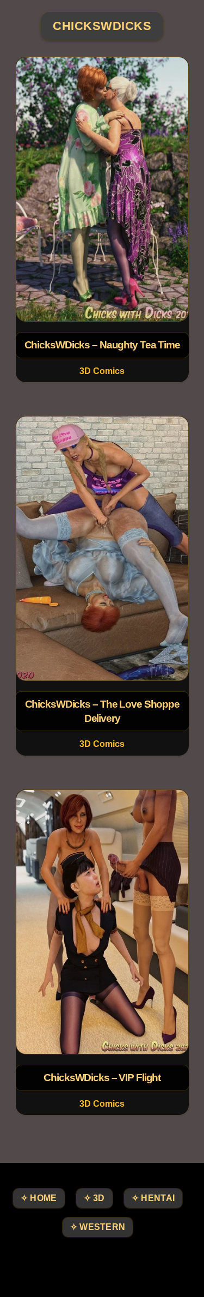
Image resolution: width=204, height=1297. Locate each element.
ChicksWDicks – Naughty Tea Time (102, 345)
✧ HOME (39, 1198)
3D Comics (102, 371)
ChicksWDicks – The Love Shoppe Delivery (101, 711)
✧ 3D (94, 1198)
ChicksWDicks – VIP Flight (102, 1077)
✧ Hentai (153, 1198)
